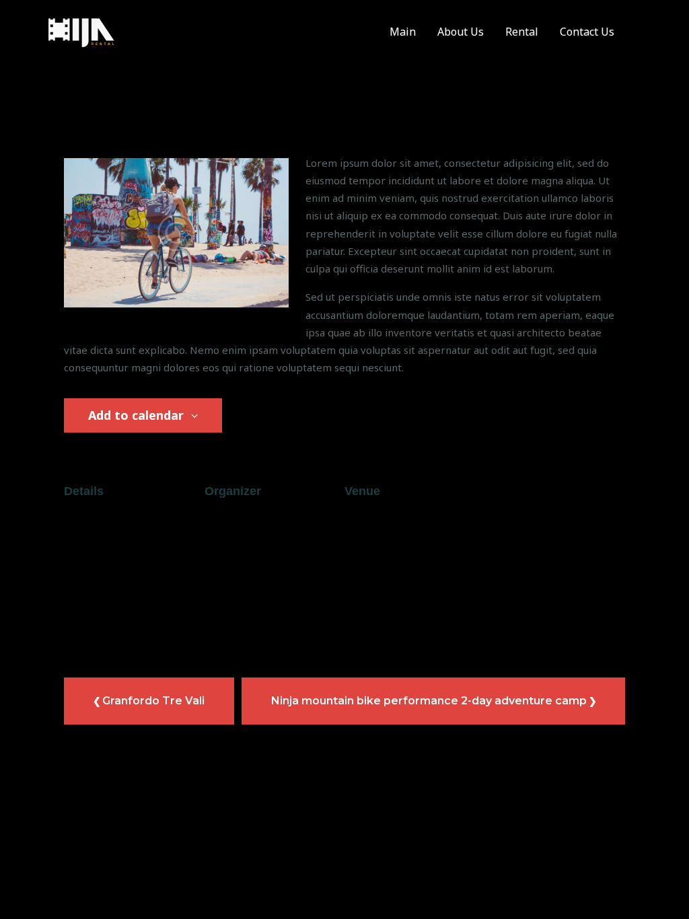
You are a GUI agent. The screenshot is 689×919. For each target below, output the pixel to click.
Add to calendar (137, 415)
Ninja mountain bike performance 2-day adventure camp (429, 700)
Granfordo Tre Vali (153, 700)
